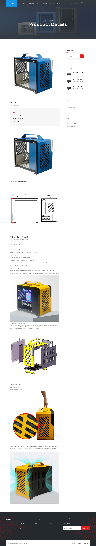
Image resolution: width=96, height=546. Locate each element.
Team (35, 523)
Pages (44, 3)
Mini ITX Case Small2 (78, 79)
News (38, 3)
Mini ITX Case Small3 (78, 86)
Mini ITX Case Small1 (78, 72)
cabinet (70, 105)
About (21, 528)
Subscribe (85, 528)
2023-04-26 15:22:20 (16, 105)
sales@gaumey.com (85, 3)
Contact (59, 3)
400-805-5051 (74, 3)
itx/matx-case (71, 107)
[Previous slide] (14, 73)
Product (22, 523)
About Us (52, 3)
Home (24, 3)
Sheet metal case (71, 126)
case (68, 123)
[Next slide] (56, 73)
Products (30, 3)
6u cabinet (74, 123)
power (50, 523)
